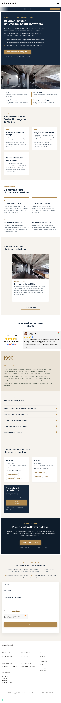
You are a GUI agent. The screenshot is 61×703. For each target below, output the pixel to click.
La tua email (7, 590)
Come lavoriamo (8, 9)
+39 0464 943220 (40, 472)
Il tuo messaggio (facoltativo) (12, 597)
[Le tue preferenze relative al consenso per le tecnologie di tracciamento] (2, 700)
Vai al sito (44, 9)
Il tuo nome (7, 584)
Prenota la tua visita (30, 542)
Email (18, 478)
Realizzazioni (19, 9)
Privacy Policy (16, 611)
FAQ (27, 9)
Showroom (35, 9)
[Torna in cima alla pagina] (9, 3)
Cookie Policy (43, 670)
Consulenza (55, 9)
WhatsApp (10, 478)
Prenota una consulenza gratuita (17, 52)
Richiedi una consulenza (16, 502)
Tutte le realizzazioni (30, 307)
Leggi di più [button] (27, 347)
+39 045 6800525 (12, 474)
